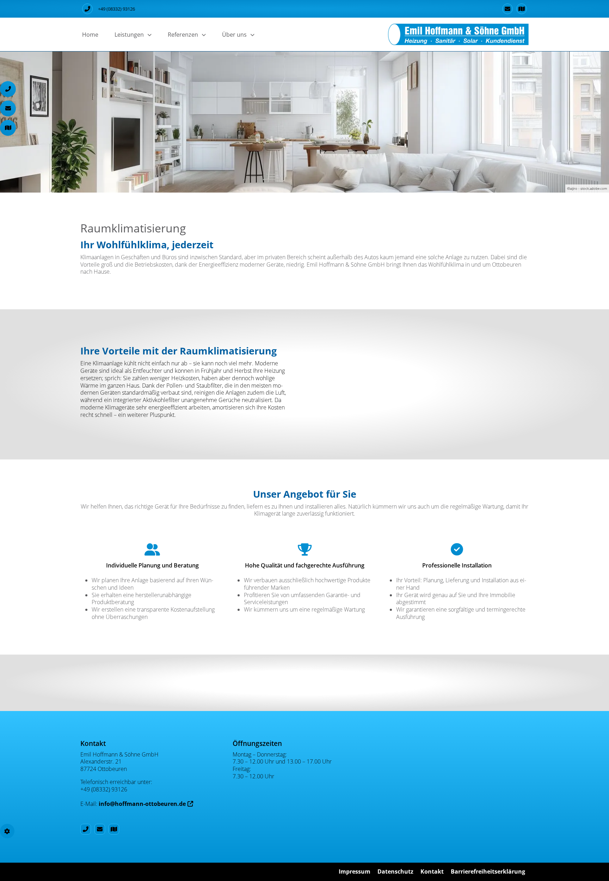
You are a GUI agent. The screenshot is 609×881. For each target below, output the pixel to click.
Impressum (354, 871)
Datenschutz (395, 871)
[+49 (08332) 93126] (87, 829)
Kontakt (432, 871)
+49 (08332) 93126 (116, 9)
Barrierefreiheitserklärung (488, 871)
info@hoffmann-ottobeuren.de (142, 804)
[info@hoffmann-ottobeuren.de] (507, 9)
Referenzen (183, 34)
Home (90, 34)
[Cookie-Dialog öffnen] (7, 831)
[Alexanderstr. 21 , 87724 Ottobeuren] (522, 9)
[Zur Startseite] (458, 34)
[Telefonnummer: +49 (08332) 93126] (87, 9)
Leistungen (129, 34)
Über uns (234, 34)
